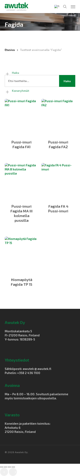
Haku (67, 81)
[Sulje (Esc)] (13, 467)
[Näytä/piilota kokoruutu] (5, 467)
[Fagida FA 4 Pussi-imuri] (58, 181)
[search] (65, 6)
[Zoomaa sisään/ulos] (1, 467)
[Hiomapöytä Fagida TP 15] (21, 254)
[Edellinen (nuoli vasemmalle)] (4, 472)
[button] (73, 6)
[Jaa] (9, 467)
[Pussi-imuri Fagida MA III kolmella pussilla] (21, 181)
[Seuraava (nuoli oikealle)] (13, 472)
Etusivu (10, 50)
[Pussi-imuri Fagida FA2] (58, 117)
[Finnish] (56, 6)
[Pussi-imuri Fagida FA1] (21, 117)
